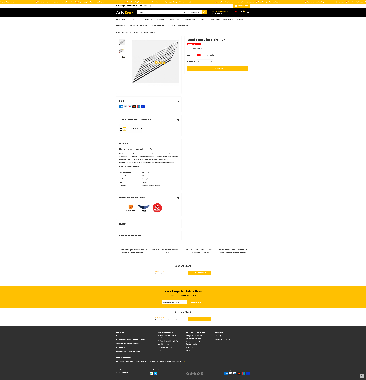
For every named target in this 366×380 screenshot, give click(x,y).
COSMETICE (215, 20)
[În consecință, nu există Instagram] (191, 373)
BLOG (188, 350)
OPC (184, 361)
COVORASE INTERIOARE (138, 26)
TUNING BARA (121, 26)
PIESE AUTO (120, 20)
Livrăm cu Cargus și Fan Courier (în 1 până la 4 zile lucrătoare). (133, 251)
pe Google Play (75, 2)
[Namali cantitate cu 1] (199, 62)
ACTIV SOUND (183, 26)
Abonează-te (243, 6)
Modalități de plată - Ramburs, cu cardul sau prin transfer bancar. (233, 251)
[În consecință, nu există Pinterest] (194, 373)
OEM (188, 48)
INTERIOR (148, 20)
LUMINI (203, 20)
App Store (88, 2)
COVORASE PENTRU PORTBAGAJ (162, 26)
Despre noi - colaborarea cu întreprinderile (197, 343)
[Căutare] (204, 12)
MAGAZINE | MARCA (193, 339)
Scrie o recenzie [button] (199, 273)
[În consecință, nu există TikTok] (202, 373)
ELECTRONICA (190, 20)
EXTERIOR (160, 20)
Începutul (119, 33)
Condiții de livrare (164, 344)
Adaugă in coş (218, 68)
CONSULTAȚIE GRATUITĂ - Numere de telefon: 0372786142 (199, 251)
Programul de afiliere (194, 336)
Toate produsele (130, 33)
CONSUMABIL (174, 20)
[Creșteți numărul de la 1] (211, 62)
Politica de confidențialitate (168, 341)
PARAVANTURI (228, 20)
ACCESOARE (134, 20)
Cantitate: (191, 61)
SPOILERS (240, 20)
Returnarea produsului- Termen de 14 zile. (166, 251)
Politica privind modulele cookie (167, 337)
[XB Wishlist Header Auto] (236, 12)
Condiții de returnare (165, 347)
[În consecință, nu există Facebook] (187, 373)
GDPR (160, 350)
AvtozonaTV (190, 347)
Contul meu (216, 13)
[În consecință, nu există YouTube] (198, 373)
